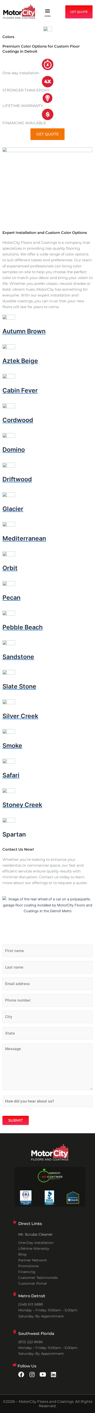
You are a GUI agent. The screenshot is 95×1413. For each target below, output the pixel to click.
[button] (48, 11)
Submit (15, 1120)
